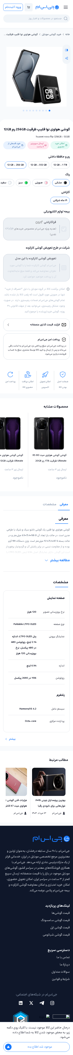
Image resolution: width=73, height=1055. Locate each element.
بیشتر (12, 739)
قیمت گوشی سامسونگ (55, 920)
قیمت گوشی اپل (60, 927)
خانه (67, 34)
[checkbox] (63, 229)
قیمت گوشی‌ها (61, 913)
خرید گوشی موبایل (51, 34)
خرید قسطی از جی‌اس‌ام (14, 145)
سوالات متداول (61, 972)
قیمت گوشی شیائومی (56, 935)
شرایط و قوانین (61, 979)
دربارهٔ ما (65, 965)
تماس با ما (63, 957)
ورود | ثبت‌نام (13, 7)
